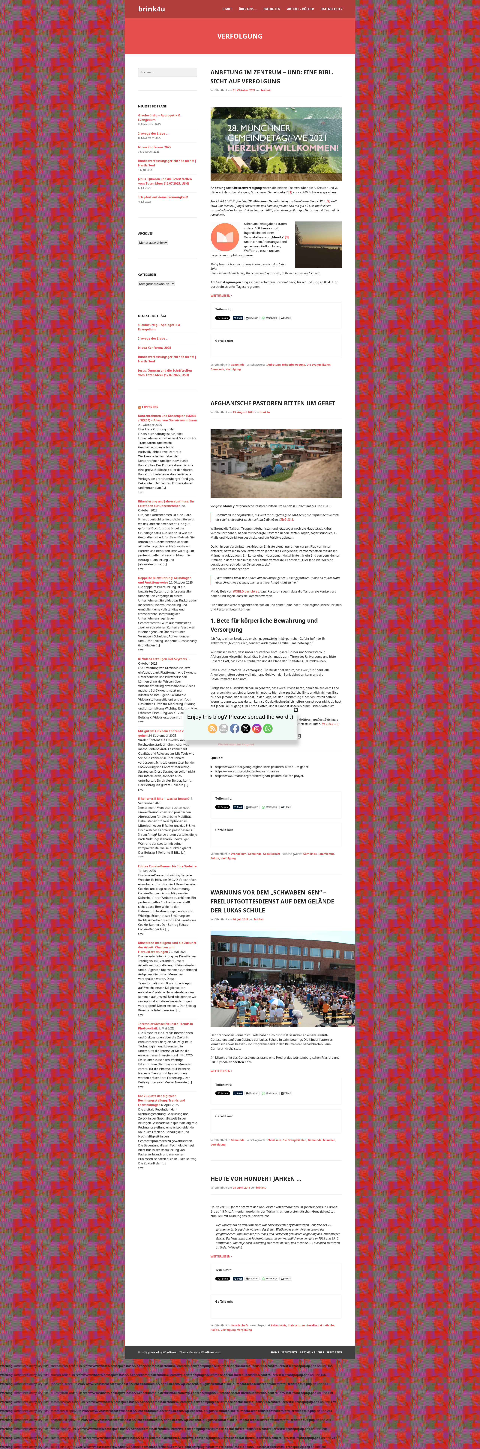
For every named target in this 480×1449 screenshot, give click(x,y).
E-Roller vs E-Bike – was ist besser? (164, 799)
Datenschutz (332, 9)
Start (227, 9)
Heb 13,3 (286, 519)
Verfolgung (233, 369)
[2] (328, 201)
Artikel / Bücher (300, 9)
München (329, 1140)
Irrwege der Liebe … (153, 133)
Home (275, 1352)
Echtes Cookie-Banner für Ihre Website (167, 866)
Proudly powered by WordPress (157, 1352)
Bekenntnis (278, 1325)
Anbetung (274, 364)
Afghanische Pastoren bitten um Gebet (273, 403)
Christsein (274, 1140)
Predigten (271, 9)
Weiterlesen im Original (236, 744)
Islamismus (326, 854)
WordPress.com (210, 1352)
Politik (215, 858)
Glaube (329, 1325)
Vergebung (244, 1330)
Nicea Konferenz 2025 (154, 147)
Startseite (289, 1352)
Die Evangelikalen (319, 364)
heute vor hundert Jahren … (256, 1178)
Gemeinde (237, 364)
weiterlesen (220, 295)
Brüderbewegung (293, 364)
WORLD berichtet (246, 591)
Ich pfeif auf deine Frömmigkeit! (163, 197)
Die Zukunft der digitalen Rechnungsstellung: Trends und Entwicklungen (161, 1100)
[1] (290, 192)
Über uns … (248, 9)
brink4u (151, 8)
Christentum (296, 1325)
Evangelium (238, 854)
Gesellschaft (271, 854)
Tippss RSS (150, 407)
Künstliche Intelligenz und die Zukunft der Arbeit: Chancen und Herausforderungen (167, 947)
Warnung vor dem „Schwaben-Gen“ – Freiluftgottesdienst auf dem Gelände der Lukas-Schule (272, 901)
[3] (287, 237)
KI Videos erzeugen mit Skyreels (162, 659)
